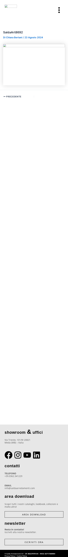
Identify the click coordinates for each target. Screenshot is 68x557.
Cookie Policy (22, 556)
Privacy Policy (10, 556)
